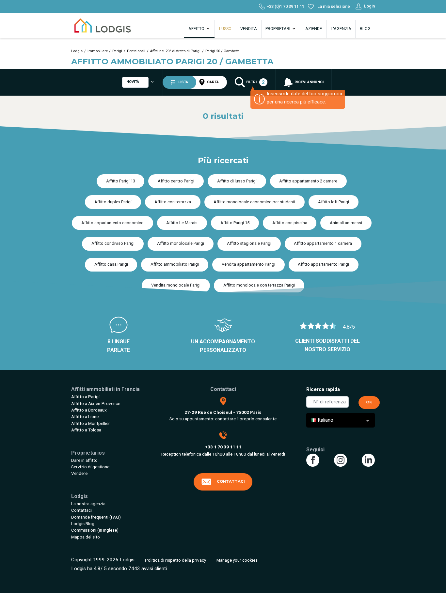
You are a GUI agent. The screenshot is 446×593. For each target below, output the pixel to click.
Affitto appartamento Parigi (323, 264)
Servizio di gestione (90, 466)
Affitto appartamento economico (112, 222)
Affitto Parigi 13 (120, 181)
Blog (365, 28)
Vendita (248, 28)
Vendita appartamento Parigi (248, 264)
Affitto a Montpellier (90, 423)
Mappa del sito (85, 536)
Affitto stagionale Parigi (249, 243)
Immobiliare (98, 51)
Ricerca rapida (323, 389)
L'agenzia (341, 28)
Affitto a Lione (85, 416)
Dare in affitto (84, 460)
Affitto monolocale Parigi (180, 243)
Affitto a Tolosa (86, 429)
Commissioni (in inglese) (95, 530)
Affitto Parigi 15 (234, 222)
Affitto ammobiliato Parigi (175, 264)
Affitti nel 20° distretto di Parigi (175, 51)
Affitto (196, 28)
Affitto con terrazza (172, 201)
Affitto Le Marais (182, 222)
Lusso (225, 28)
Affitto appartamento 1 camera (323, 243)
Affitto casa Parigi (111, 264)
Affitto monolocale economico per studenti (254, 201)
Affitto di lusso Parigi (237, 181)
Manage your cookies (237, 560)
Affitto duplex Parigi (113, 201)
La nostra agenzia (88, 503)
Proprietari (278, 28)
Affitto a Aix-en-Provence (95, 403)
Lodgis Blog (82, 523)
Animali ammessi (346, 222)
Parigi (117, 51)
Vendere (79, 473)
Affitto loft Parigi (333, 201)
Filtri (255, 82)
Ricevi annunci (309, 82)
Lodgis (77, 51)
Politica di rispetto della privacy (175, 560)
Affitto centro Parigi (176, 181)
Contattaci (81, 510)
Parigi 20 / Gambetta (222, 51)
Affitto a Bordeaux (89, 410)
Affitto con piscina (289, 222)
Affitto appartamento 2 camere (308, 181)
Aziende (313, 28)
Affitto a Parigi (85, 396)
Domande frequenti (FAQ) (96, 517)
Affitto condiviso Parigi (113, 243)
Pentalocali (136, 51)
